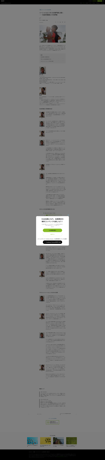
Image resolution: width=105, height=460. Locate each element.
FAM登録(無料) (52, 230)
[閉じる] (68, 215)
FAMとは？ (52, 226)
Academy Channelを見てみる (53, 242)
